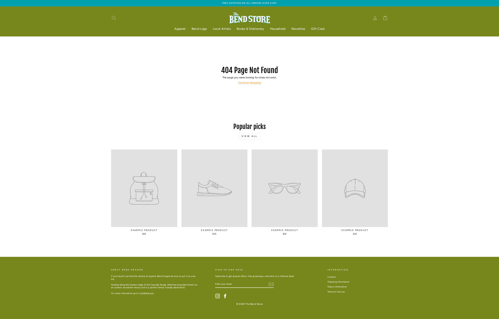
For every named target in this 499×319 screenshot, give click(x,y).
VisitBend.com (146, 293)
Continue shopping (249, 82)
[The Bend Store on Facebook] (225, 296)
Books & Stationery (250, 29)
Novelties (298, 29)
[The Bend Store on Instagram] (217, 296)
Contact (331, 277)
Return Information (337, 286)
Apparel (180, 29)
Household (278, 29)
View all (249, 136)
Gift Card (318, 29)
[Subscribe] (271, 284)
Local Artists (222, 29)
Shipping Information (338, 282)
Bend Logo (199, 29)
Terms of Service (336, 292)
